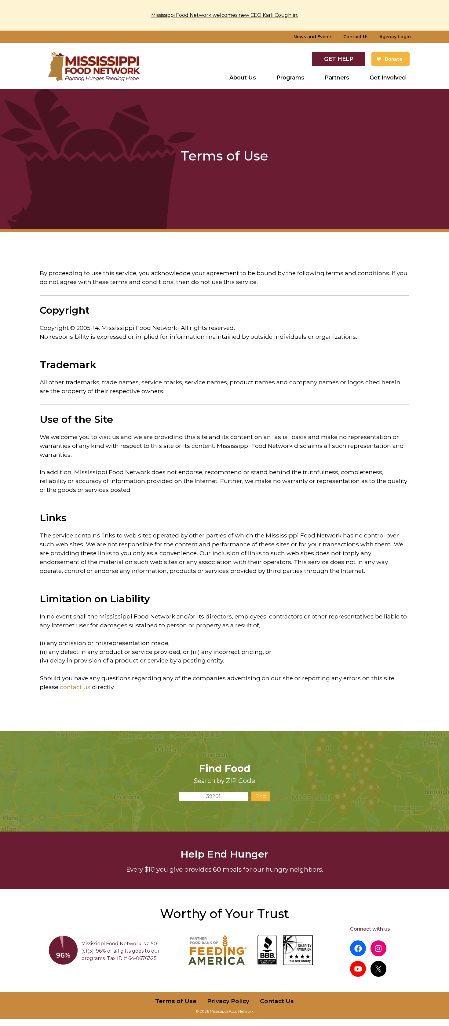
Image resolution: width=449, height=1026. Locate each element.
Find (260, 796)
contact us (75, 687)
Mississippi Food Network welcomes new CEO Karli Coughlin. (224, 15)
